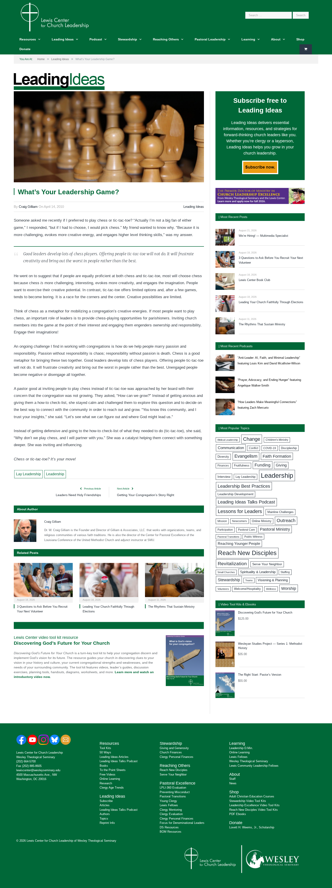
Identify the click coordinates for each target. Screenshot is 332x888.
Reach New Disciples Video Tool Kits (253, 809)
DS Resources (169, 827)
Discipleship (289, 448)
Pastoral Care (246, 529)
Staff (232, 778)
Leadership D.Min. (241, 748)
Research (106, 783)
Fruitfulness (241, 465)
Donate (24, 49)
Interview (223, 476)
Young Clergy (168, 801)
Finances (223, 465)
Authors (105, 814)
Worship (288, 588)
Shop (300, 39)
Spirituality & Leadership (258, 572)
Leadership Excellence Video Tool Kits (254, 805)
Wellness (271, 589)
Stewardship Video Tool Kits (247, 801)
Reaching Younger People (239, 544)
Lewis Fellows (169, 805)
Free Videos (107, 774)
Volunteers (223, 589)
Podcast (95, 39)
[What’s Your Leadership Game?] (109, 137)
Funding (263, 465)
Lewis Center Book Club (254, 280)
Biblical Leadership (227, 439)
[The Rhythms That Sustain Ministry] (174, 582)
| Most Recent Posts (233, 217)
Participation (225, 529)
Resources (27, 39)
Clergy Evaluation (171, 814)
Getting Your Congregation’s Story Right (145, 495)
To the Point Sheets (113, 770)
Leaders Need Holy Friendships (78, 495)
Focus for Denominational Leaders (182, 823)
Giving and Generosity (174, 748)
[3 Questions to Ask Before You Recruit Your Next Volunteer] (43, 582)
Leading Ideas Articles (114, 757)
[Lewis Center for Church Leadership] (55, 16)
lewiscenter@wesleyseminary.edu (38, 770)
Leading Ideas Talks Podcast (246, 501)
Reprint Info (107, 823)
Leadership (55, 474)
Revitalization (232, 563)
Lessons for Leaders (240, 511)
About (276, 39)
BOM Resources (170, 831)
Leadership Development (235, 494)
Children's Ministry (277, 439)
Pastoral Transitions (228, 536)
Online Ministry (261, 521)
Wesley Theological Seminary (35, 757)
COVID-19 (269, 448)
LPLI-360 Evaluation (173, 787)
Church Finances (171, 752)
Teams (249, 580)
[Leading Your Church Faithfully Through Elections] (108, 582)
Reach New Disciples (247, 553)
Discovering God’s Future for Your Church (62, 643)
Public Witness (253, 536)
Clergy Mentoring (171, 809)
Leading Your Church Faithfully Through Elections (271, 302)
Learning (248, 39)
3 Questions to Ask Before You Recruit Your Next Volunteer (271, 260)
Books (104, 765)
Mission (222, 521)
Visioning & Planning (273, 580)
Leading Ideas (63, 39)
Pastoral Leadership (210, 39)
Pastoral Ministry (275, 529)
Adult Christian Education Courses (251, 796)
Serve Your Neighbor (267, 564)
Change (251, 439)
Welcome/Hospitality (247, 588)
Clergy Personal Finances (176, 757)
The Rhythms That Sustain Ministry (171, 606)
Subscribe (106, 801)
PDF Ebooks (237, 814)
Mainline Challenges (280, 512)
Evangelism (245, 456)
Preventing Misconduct (175, 792)
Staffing (285, 572)
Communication (231, 448)
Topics (104, 818)
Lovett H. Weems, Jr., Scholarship (251, 827)
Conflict (253, 448)
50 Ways (105, 752)
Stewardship (127, 39)
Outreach (286, 520)
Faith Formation (277, 456)
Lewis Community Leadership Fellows (253, 765)
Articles (105, 805)
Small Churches (226, 572)
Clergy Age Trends (112, 787)
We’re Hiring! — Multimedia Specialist (263, 235)
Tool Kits (105, 748)
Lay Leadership (28, 474)
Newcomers (239, 521)
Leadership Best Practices (244, 486)
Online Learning (110, 778)
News (232, 783)
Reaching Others (166, 39)
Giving (281, 465)
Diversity (223, 456)
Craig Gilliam (28, 207)
